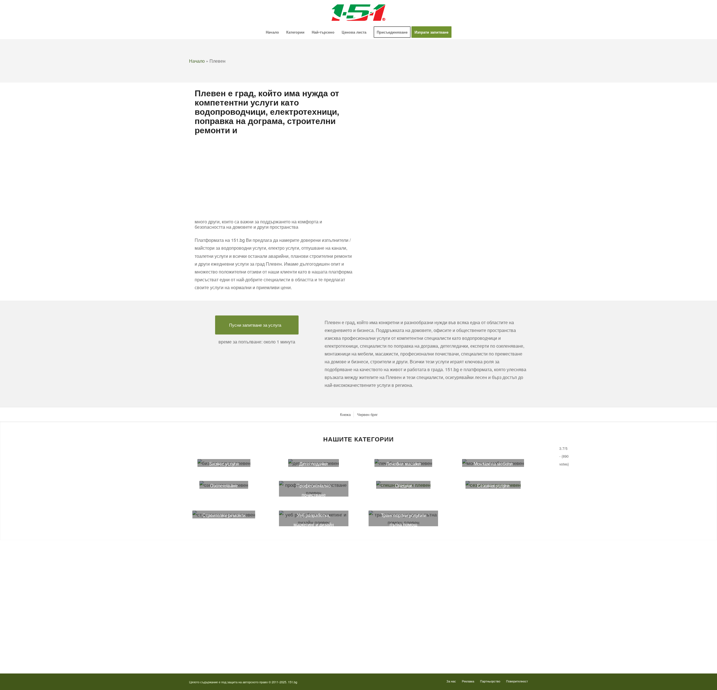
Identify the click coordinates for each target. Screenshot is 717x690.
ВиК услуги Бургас (205, 610)
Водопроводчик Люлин (388, 568)
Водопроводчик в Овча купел (393, 610)
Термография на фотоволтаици (395, 641)
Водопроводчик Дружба (389, 558)
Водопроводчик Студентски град (396, 630)
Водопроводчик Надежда (390, 599)
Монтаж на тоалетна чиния (212, 599)
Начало (197, 61)
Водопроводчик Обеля (388, 578)
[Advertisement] (274, 176)
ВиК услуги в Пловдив (208, 630)
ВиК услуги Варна (204, 651)
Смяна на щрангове (205, 589)
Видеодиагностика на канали (213, 568)
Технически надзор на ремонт (214, 558)
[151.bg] (358, 12)
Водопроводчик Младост (390, 589)
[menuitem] (272, 32)
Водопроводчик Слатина (389, 620)
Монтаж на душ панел (208, 578)
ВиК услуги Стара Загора (210, 641)
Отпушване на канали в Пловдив (397, 651)
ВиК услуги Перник (205, 620)
